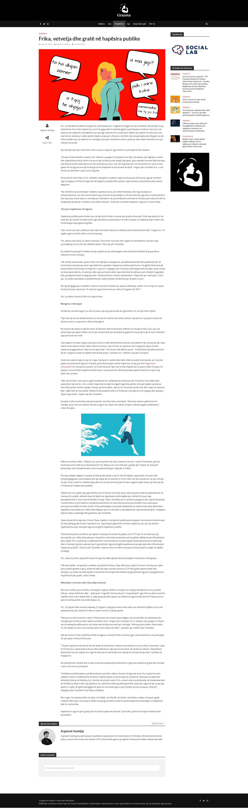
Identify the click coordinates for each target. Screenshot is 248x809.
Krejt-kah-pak (139, 24)
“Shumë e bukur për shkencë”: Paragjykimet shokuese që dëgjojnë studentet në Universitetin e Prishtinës (195, 127)
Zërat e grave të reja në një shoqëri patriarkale (194, 100)
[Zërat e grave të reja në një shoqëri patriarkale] (175, 99)
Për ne (152, 24)
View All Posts (157, 723)
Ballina (101, 24)
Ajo (128, 24)
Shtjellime (119, 24)
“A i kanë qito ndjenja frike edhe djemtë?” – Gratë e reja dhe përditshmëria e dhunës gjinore (196, 112)
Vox (109, 24)
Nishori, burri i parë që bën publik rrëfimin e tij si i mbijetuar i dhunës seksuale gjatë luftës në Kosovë (194, 143)
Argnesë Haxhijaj (63, 44)
